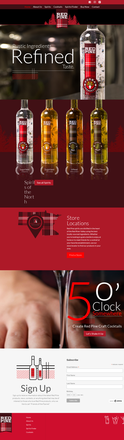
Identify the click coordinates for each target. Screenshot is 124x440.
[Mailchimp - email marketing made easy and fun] (116, 402)
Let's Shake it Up (94, 333)
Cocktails (58, 7)
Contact (96, 7)
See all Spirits (44, 182)
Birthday (70, 391)
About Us (37, 7)
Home (27, 7)
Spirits (48, 7)
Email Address (73, 367)
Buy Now (85, 7)
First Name (71, 375)
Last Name (71, 383)
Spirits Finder (71, 7)
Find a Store (75, 255)
